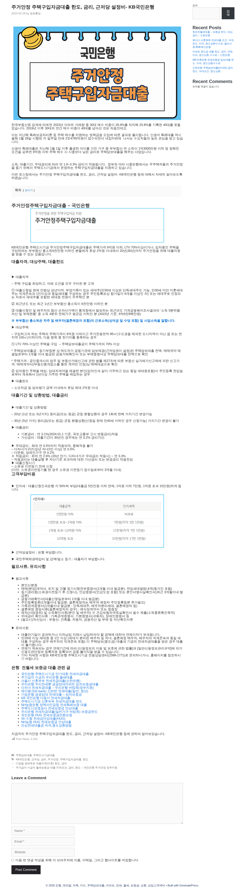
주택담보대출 (24, 755)
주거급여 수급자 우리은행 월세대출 (47, 677)
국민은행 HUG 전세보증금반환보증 (46, 715)
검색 (195, 5)
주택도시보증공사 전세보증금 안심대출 (49, 708)
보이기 (29, 190)
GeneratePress (188, 885)
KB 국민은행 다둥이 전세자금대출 (45, 698)
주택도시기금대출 (44, 755)
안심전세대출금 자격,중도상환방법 (46, 725)
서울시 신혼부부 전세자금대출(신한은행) (51, 681)
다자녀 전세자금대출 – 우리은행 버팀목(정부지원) (57, 688)
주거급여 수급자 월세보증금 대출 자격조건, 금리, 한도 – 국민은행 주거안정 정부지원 (66, 767)
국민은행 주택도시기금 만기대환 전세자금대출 (55, 674)
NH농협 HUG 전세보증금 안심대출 (46, 722)
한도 (85, 759)
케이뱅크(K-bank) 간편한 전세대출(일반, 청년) (54, 691)
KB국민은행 (23, 759)
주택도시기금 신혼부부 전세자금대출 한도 (51, 701)
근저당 (35, 759)
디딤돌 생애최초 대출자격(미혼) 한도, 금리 (41, 763)
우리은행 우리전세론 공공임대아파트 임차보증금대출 (60, 684)
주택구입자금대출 (70, 759)
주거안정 (53, 759)
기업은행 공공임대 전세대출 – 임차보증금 (51, 694)
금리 (43, 759)
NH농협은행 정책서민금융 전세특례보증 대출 (54, 705)
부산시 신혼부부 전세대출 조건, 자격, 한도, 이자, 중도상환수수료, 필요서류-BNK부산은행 (213, 43)
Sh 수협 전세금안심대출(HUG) (43, 718)
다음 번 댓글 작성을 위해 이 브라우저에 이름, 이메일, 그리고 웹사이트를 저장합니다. (77, 860)
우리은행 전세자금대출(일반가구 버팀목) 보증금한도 (59, 712)
